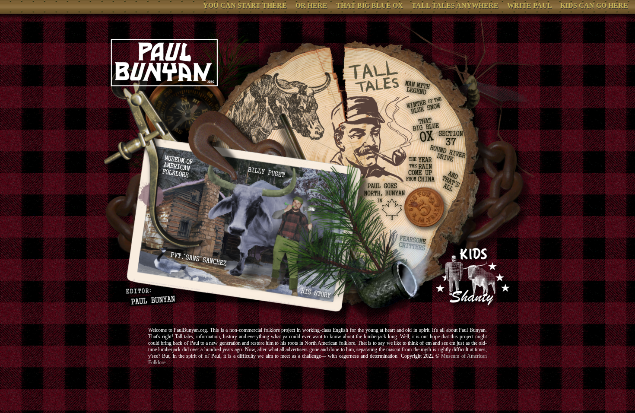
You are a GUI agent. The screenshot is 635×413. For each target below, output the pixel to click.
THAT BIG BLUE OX (369, 5)
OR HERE (311, 5)
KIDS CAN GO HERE (594, 5)
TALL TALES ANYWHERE (455, 5)
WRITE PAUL (529, 5)
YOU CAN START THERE (245, 5)
